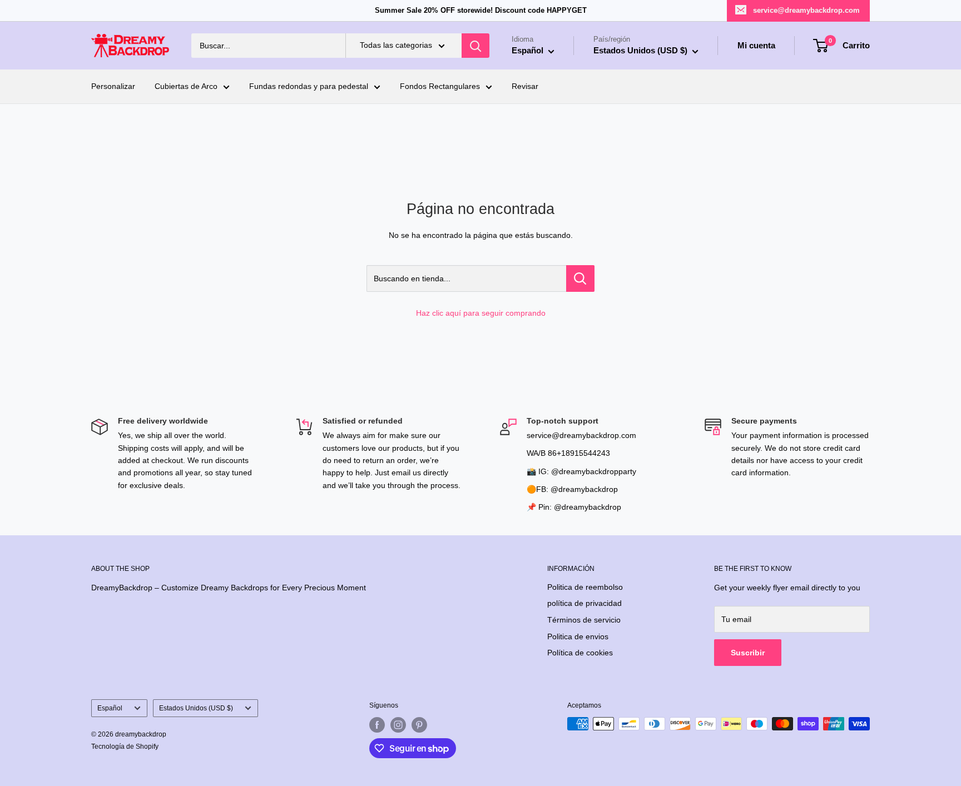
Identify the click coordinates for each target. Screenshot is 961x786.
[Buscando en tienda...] (580, 278)
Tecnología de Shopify (124, 746)
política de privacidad (584, 603)
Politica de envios (577, 636)
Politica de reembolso (585, 587)
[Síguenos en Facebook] (377, 725)
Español (109, 708)
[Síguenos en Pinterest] (419, 725)
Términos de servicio (584, 619)
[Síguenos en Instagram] (398, 725)
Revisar (525, 86)
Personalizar (113, 86)
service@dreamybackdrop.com (806, 10)
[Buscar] (475, 45)
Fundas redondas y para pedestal (308, 86)
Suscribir (748, 652)
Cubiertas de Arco (186, 86)
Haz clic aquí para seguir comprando (481, 313)
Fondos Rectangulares (440, 86)
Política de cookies (580, 652)
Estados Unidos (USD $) (196, 708)
